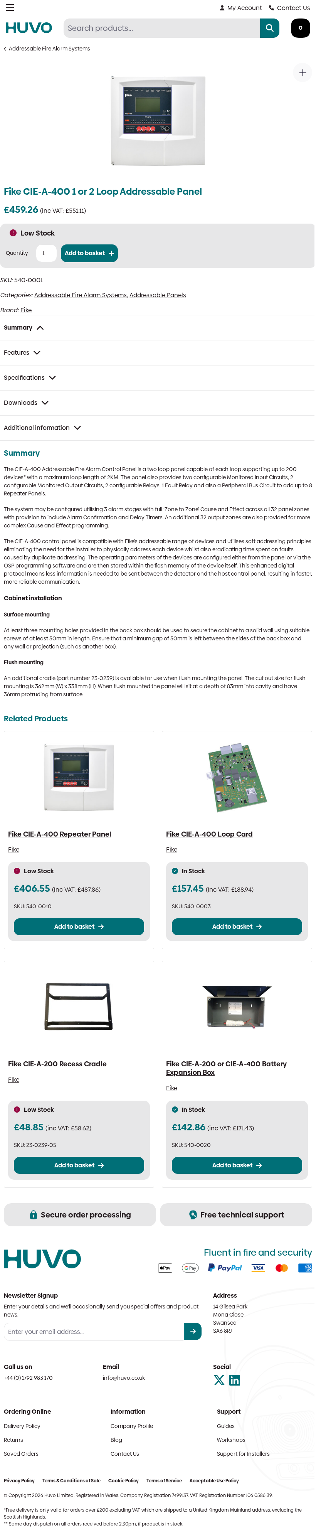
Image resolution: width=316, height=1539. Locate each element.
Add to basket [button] (74, 926)
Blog (116, 1440)
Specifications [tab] (24, 377)
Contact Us (293, 7)
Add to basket (85, 253)
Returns (13, 1440)
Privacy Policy (19, 1481)
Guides (226, 1426)
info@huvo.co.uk (124, 1378)
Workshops (231, 1440)
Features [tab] (16, 352)
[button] (302, 72)
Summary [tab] (18, 327)
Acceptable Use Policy (214, 1481)
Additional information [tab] (37, 427)
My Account (244, 7)
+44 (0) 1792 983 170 (28, 1378)
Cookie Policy (123, 1481)
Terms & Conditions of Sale (71, 1481)
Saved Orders (21, 1454)
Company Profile (132, 1426)
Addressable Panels (157, 295)
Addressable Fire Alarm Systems (49, 48)
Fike (26, 310)
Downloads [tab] (20, 402)
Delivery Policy (22, 1426)
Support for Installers (243, 1454)
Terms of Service (164, 1481)
